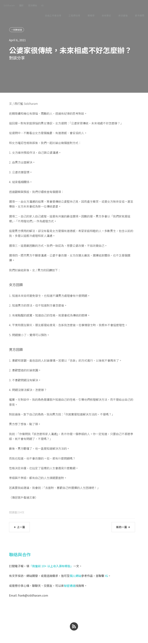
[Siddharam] (74, 626)
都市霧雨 (139, 15)
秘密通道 (69, 585)
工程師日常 (74, 15)
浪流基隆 (123, 15)
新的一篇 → (123, 527)
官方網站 (32, 5)
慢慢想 (91, 15)
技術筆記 (106, 15)
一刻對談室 (16, 29)
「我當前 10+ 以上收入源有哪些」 (51, 566)
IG (42, 5)
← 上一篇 (19, 527)
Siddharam (9, 5)
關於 (21, 5)
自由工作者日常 (53, 15)
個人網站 (75, 576)
